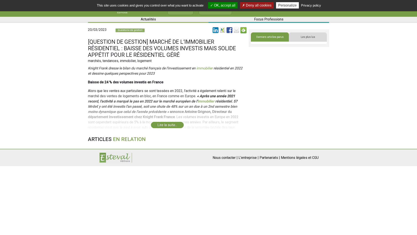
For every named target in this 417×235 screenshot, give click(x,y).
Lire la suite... (167, 125)
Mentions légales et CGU (300, 158)
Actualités (148, 19)
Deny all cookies (258, 5)
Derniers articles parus (270, 37)
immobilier (204, 68)
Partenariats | (270, 158)
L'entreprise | (248, 158)
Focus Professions (268, 19)
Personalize (287, 5)
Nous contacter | (225, 158)
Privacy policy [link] (311, 5)
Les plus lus (308, 37)
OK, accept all (224, 5)
